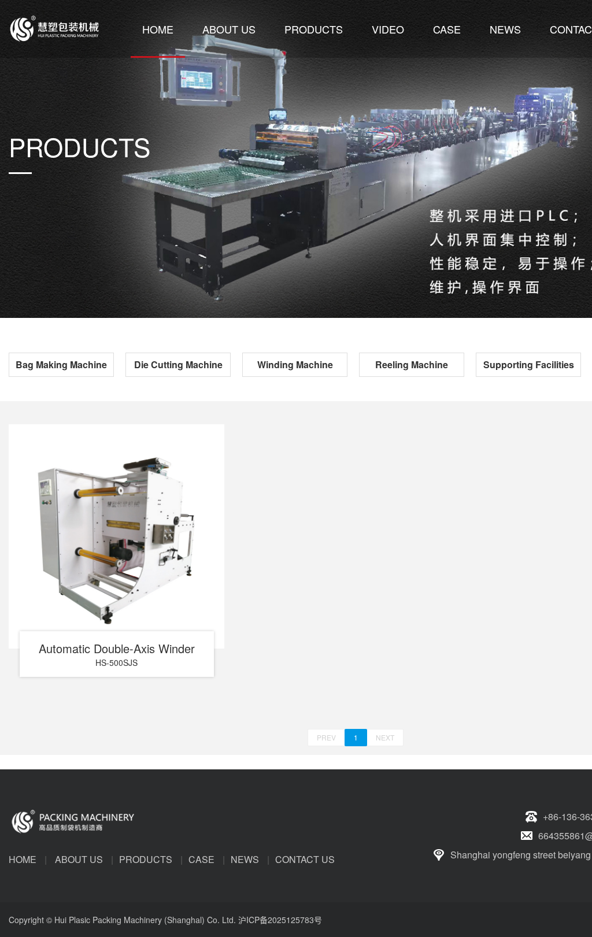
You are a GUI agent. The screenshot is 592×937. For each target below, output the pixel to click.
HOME (157, 28)
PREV (326, 737)
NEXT (385, 737)
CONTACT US (305, 859)
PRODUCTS (313, 28)
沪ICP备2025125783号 (280, 919)
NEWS (505, 28)
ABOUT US (229, 28)
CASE (447, 28)
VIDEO (388, 28)
